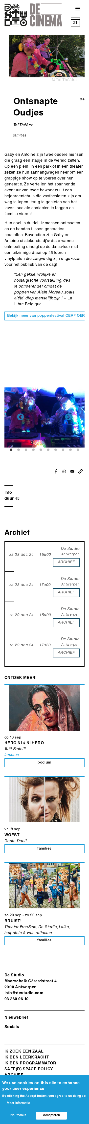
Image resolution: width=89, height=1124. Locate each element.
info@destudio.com (23, 993)
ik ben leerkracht (26, 1058)
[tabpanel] (44, 417)
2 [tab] (18, 450)
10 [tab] (77, 450)
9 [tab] (70, 450)
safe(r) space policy (28, 1070)
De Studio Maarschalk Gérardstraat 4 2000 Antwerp (30, 981)
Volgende (68, 417)
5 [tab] (40, 450)
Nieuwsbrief (16, 1018)
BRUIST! (13, 921)
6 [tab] (48, 450)
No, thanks (18, 1115)
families (20, 135)
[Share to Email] (72, 471)
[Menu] (74, 9)
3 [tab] (25, 450)
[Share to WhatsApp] (64, 471)
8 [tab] (63, 450)
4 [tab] (33, 450)
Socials (11, 1027)
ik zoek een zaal (24, 1052)
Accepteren (51, 1115)
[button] (80, 471)
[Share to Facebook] (56, 471)
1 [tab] (11, 450)
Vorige (20, 417)
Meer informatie (18, 1103)
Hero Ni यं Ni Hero (24, 743)
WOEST (12, 835)
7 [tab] (55, 450)
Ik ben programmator (30, 1064)
